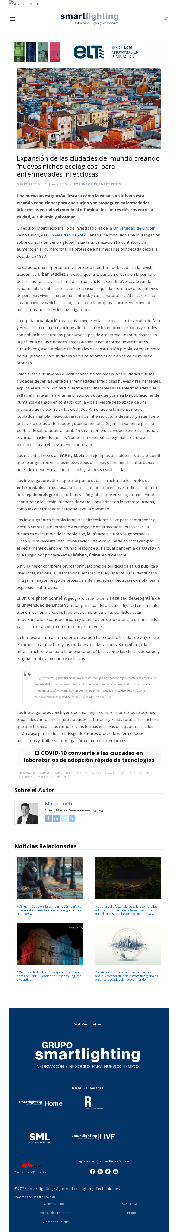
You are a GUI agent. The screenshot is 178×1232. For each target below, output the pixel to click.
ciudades (92, 772)
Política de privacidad (55, 1213)
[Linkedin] (100, 1171)
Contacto (130, 1213)
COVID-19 (125, 772)
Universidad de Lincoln (134, 228)
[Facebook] (92, 1171)
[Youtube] (115, 1171)
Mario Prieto (28, 184)
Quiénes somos (55, 1204)
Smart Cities (110, 184)
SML (53, 1197)
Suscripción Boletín (55, 1222)
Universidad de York (67, 235)
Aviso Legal (130, 1204)
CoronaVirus (109, 772)
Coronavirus (85, 184)
